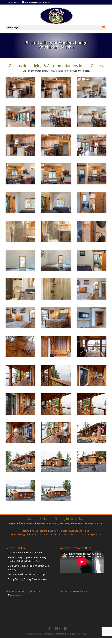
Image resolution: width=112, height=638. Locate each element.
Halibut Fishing (34, 534)
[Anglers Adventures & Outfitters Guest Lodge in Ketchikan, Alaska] (20, 97)
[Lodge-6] (91, 126)
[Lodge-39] (91, 442)
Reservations (75, 530)
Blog (86, 530)
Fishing (43, 530)
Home (26, 530)
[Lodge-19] (20, 270)
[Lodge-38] (56, 442)
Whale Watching (72, 534)
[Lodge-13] (20, 212)
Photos (63, 530)
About (35, 530)
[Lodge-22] (20, 298)
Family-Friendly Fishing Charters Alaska (27, 579)
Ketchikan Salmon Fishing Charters (25, 552)
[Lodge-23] (56, 298)
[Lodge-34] (20, 413)
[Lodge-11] (56, 183)
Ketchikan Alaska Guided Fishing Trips (27, 574)
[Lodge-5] (56, 126)
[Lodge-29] (56, 356)
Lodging (54, 530)
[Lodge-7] (20, 154)
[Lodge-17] (56, 241)
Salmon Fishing (17, 534)
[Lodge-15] (91, 212)
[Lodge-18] (91, 241)
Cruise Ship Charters (92, 534)
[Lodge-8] (56, 154)
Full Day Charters (53, 534)
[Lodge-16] (20, 241)
